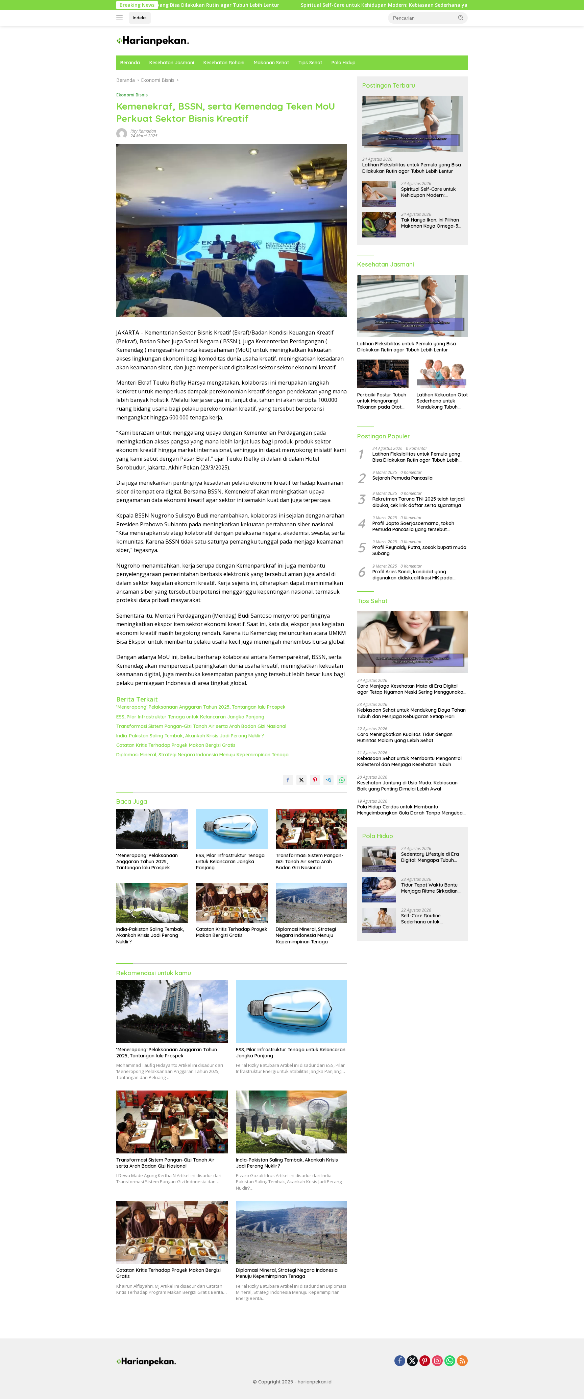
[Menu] (120, 18)
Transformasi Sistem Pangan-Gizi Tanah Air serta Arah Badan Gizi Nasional (201, 726)
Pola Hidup (344, 63)
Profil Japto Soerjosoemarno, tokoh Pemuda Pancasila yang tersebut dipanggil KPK (413, 526)
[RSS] (462, 1361)
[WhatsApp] (449, 1361)
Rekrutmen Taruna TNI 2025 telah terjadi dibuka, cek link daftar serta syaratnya (418, 502)
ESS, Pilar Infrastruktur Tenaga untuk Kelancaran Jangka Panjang (190, 717)
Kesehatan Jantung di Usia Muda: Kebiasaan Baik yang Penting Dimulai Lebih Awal (407, 786)
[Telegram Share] (328, 780)
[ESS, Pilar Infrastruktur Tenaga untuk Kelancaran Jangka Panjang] (232, 829)
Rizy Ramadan (143, 131)
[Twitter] (412, 1361)
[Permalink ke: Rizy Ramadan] (121, 133)
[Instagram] (437, 1361)
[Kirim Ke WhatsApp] (342, 780)
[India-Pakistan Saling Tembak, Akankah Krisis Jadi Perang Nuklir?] (152, 903)
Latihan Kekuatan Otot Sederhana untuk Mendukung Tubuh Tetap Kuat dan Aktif (442, 401)
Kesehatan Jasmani (171, 63)
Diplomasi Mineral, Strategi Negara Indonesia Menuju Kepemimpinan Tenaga (202, 755)
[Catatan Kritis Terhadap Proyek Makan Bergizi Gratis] (232, 903)
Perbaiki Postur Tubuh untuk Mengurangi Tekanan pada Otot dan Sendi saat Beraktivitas (381, 401)
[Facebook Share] (288, 780)
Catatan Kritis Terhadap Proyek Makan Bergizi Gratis (176, 745)
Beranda (130, 63)
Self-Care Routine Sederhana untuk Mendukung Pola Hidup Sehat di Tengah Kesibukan (431, 919)
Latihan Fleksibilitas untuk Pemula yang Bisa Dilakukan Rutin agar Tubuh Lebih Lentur (411, 168)
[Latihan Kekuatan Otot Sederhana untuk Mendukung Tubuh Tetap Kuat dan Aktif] (442, 374)
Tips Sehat (310, 63)
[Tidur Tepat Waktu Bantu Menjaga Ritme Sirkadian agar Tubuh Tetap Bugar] (379, 889)
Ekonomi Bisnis (132, 95)
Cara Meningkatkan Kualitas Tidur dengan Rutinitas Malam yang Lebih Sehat (405, 737)
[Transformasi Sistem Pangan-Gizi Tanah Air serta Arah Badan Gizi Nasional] (311, 829)
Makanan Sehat (271, 63)
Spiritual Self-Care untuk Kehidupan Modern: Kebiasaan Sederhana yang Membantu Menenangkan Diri (346, 5)
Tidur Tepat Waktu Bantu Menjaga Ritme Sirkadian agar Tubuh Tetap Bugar (429, 888)
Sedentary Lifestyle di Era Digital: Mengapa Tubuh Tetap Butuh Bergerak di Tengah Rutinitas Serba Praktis (430, 857)
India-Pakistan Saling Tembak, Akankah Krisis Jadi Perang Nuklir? (190, 736)
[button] (461, 17)
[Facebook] (399, 1361)
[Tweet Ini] (301, 780)
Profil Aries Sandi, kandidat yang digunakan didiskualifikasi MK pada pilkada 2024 (412, 575)
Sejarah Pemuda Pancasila (402, 478)
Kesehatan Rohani (223, 63)
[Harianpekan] (153, 40)
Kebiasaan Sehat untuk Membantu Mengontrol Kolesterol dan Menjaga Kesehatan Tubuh (409, 761)
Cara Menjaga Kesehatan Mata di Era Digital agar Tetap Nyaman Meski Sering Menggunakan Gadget (411, 689)
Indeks (140, 17)
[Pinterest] (424, 1361)
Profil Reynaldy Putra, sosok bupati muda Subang (419, 550)
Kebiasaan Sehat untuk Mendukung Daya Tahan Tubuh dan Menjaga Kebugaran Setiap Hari (411, 713)
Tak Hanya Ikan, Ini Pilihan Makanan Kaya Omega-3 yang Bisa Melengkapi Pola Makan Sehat (431, 223)
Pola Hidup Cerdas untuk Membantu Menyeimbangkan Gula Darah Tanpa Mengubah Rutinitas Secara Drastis (411, 810)
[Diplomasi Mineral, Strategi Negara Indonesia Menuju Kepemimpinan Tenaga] (311, 903)
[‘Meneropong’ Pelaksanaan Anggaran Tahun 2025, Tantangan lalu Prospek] (152, 829)
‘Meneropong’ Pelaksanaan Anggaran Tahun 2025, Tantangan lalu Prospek (201, 707)
